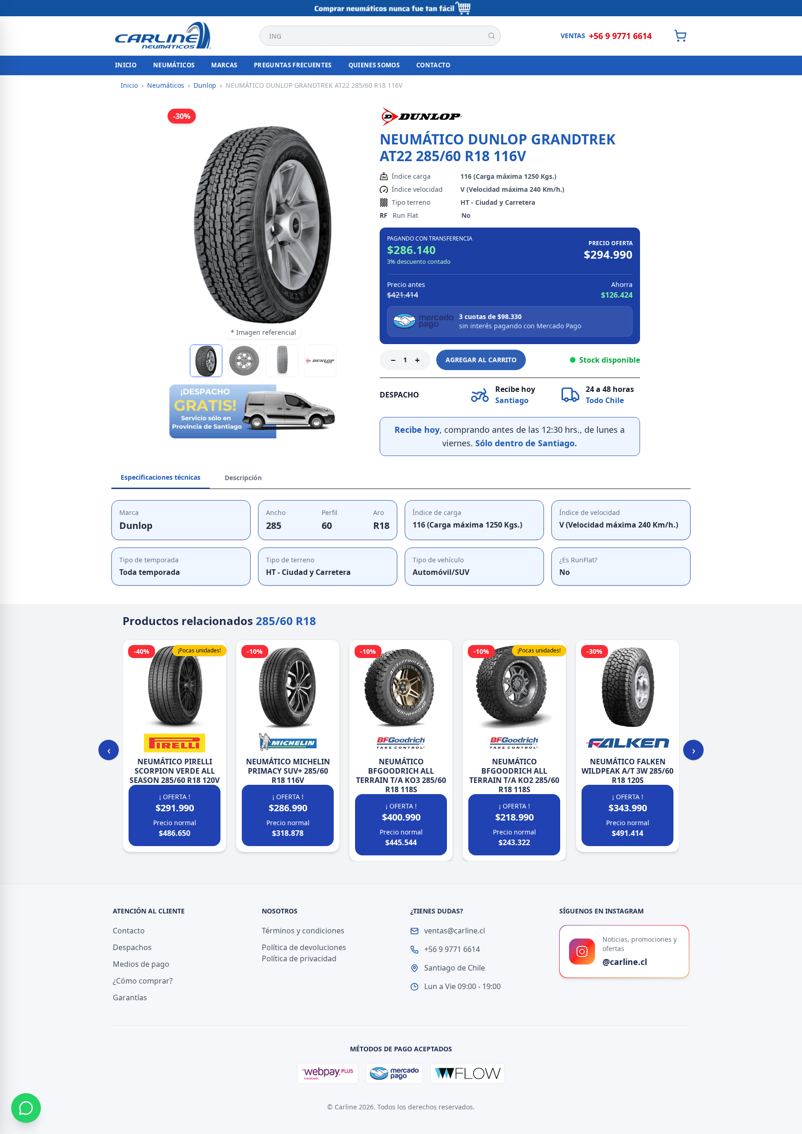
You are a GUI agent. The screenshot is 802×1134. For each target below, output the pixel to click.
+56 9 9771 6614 (620, 35)
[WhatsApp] (26, 1108)
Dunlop (205, 85)
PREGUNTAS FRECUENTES (293, 65)
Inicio (129, 85)
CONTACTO (433, 65)
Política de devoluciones (304, 947)
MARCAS (224, 65)
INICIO (125, 65)
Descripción (243, 477)
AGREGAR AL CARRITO (481, 359)
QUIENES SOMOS (374, 65)
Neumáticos (165, 85)
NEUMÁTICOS (173, 65)
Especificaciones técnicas (160, 477)
